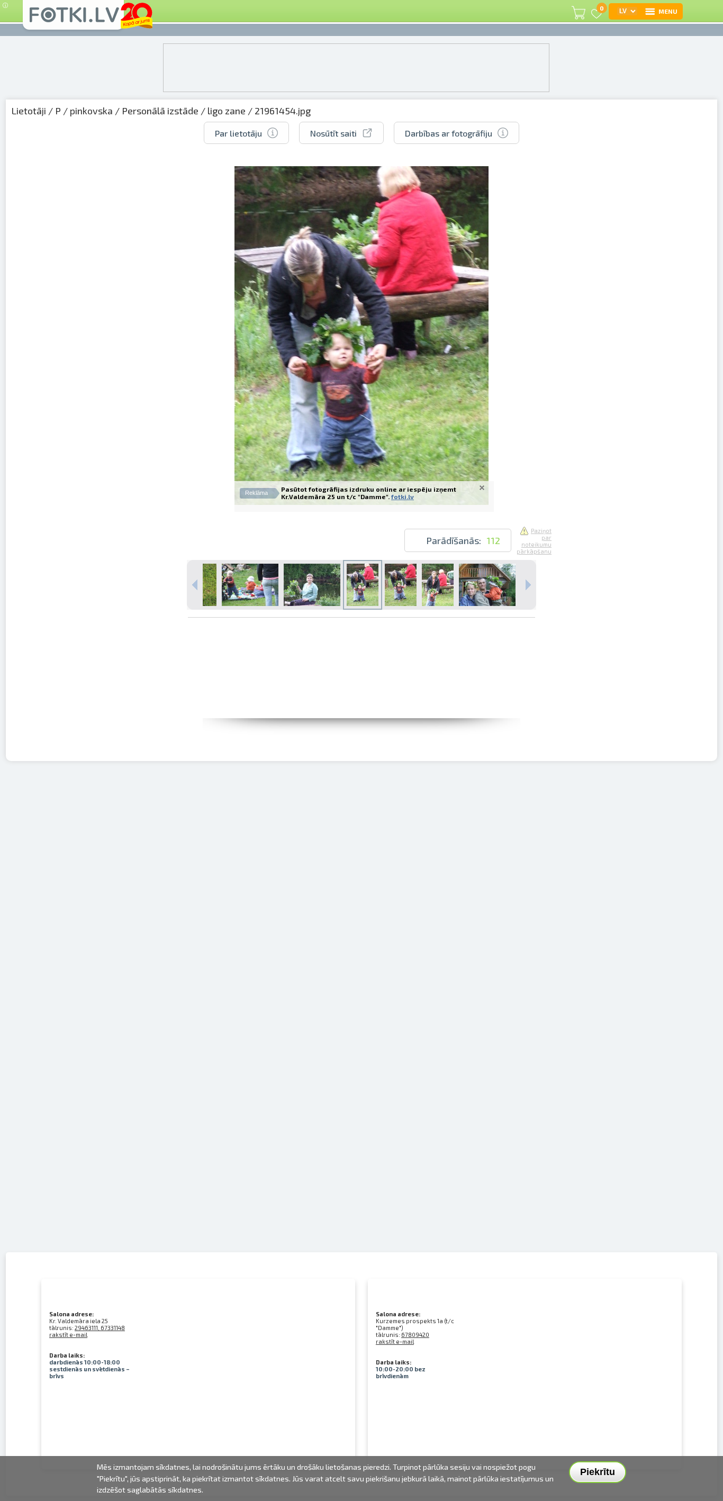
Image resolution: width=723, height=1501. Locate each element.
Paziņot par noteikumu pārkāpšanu (534, 541)
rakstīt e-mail (68, 1334)
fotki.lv (402, 496)
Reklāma (256, 493)
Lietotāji (28, 110)
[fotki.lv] (73, 19)
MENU (667, 11)
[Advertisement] (361, 694)
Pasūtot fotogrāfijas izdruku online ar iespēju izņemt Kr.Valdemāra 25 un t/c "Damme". (368, 492)
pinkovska (91, 110)
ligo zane (226, 110)
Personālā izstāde (160, 110)
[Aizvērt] (482, 487)
